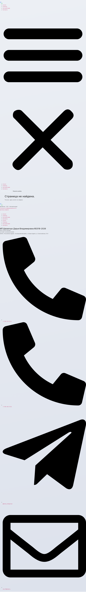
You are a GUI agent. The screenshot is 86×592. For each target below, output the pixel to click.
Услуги (4, 5)
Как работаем (6, 8)
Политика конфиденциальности (8, 208)
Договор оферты (4, 209)
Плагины (5, 6)
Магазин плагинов (5, 191)
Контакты (5, 9)
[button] (43, 97)
